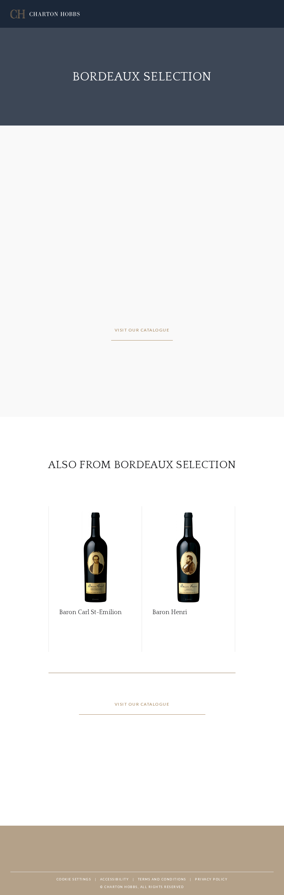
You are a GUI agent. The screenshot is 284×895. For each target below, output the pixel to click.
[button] (45, 14)
